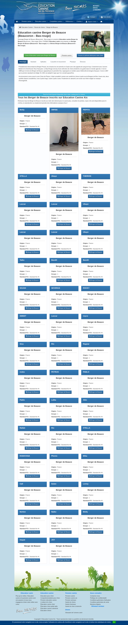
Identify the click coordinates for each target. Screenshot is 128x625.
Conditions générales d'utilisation (100, 600)
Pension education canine (48, 600)
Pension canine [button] (27, 21)
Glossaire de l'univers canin (73, 612)
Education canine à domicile (49, 608)
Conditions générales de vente (99, 602)
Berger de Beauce (33, 130)
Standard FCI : (24, 126)
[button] (17, 22)
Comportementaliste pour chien (50, 598)
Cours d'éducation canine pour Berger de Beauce (40, 55)
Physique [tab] (73, 62)
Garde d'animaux (70, 604)
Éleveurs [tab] (83, 62)
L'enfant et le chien (46, 602)
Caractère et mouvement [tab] (58, 62)
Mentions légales (95, 604)
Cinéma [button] (79, 21)
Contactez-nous (95, 596)
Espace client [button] (92, 21)
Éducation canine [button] (40, 21)
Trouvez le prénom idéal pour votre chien (90, 55)
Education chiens (45, 610)
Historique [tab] (22, 62)
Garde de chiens (70, 602)
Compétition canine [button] (56, 21)
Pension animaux (70, 600)
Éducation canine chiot (47, 604)
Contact (92, 17)
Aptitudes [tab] (43, 62)
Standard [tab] (33, 62)
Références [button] (69, 21)
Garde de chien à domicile (73, 606)
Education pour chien (47, 596)
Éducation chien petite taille (49, 606)
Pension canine (66, 55)
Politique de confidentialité (98, 598)
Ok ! (114, 622)
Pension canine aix (71, 598)
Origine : (22, 121)
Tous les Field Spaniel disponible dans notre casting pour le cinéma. (64, 94)
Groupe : (22, 123)
